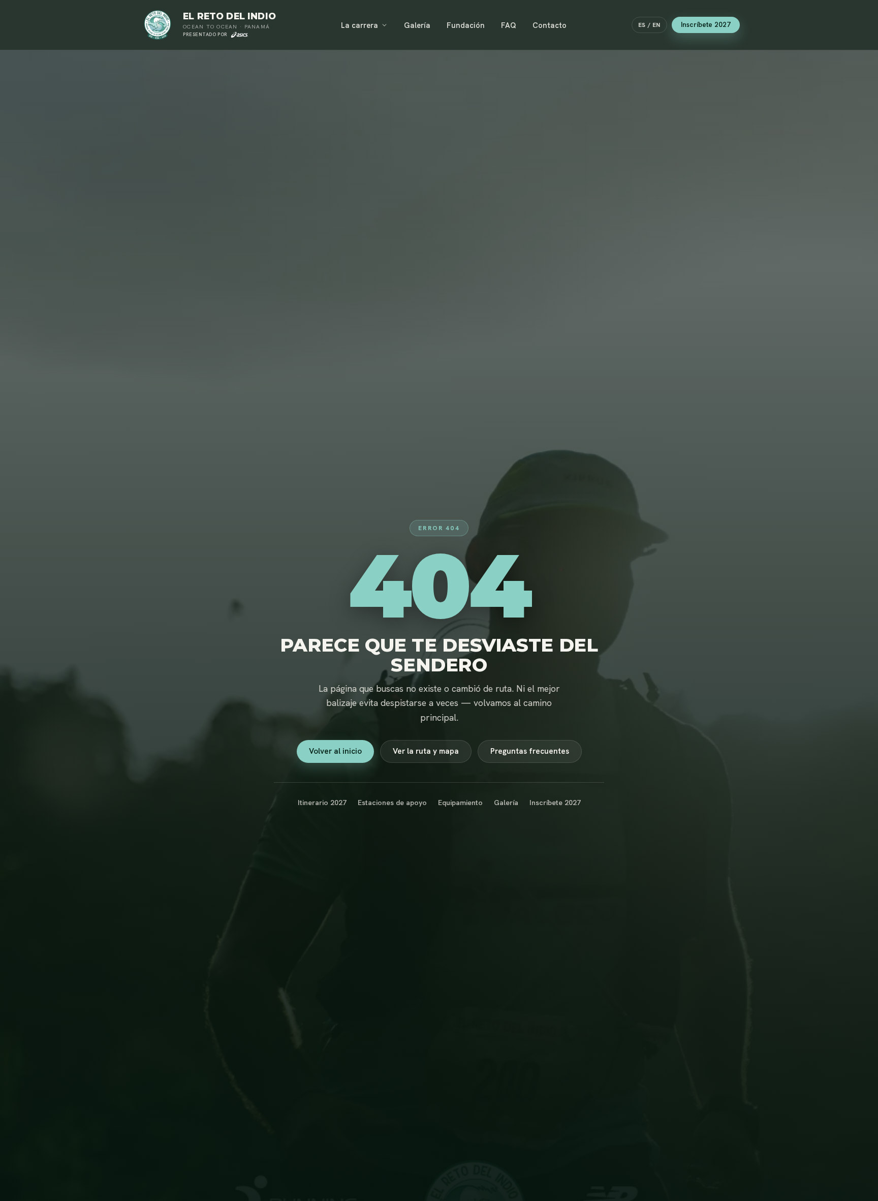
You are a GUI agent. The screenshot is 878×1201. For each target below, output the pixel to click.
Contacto (549, 25)
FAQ (508, 25)
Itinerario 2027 (322, 802)
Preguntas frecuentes (529, 751)
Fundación (466, 25)
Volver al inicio (335, 751)
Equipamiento (460, 802)
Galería (417, 25)
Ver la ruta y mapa (426, 751)
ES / (649, 25)
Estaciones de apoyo (392, 802)
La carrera (359, 25)
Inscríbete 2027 (706, 24)
